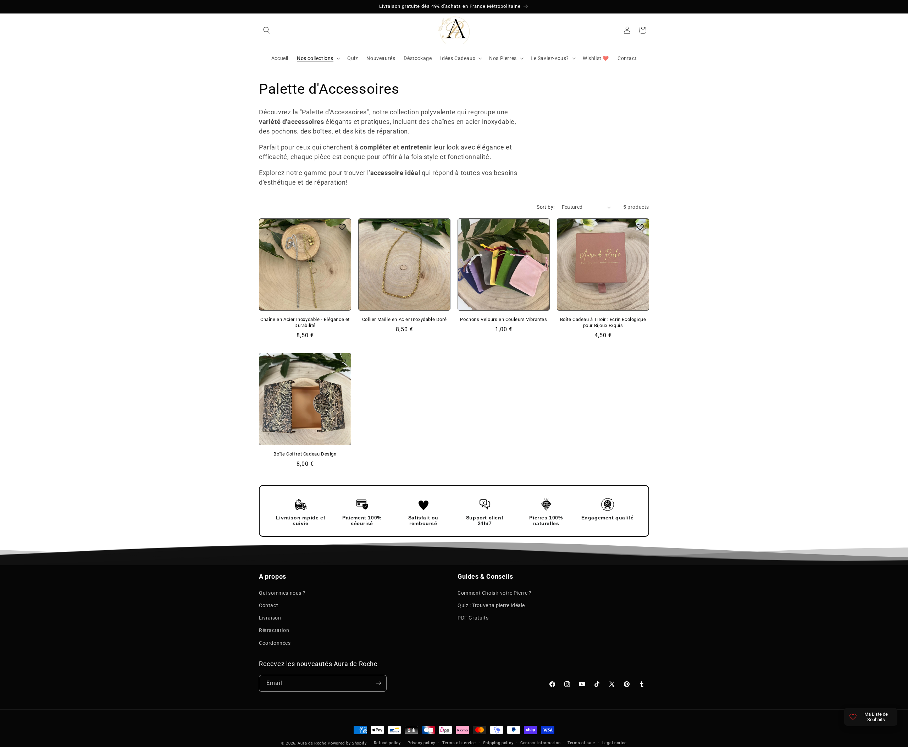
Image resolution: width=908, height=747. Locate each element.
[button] (267, 30)
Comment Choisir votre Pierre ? (495, 592)
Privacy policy (421, 743)
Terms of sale (581, 743)
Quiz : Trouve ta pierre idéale (491, 605)
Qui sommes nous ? (282, 592)
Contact (268, 605)
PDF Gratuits (473, 617)
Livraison (270, 617)
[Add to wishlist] (342, 227)
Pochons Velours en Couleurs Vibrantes (503, 319)
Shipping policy (498, 743)
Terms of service (459, 743)
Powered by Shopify (347, 743)
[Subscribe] (378, 683)
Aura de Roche (312, 743)
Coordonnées (275, 642)
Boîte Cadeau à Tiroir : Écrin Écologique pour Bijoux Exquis (603, 322)
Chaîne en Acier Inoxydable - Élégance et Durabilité (305, 322)
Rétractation (274, 630)
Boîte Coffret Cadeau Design (304, 454)
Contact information (540, 743)
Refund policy (387, 743)
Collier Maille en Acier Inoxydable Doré (404, 319)
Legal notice (614, 743)
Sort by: (545, 207)
